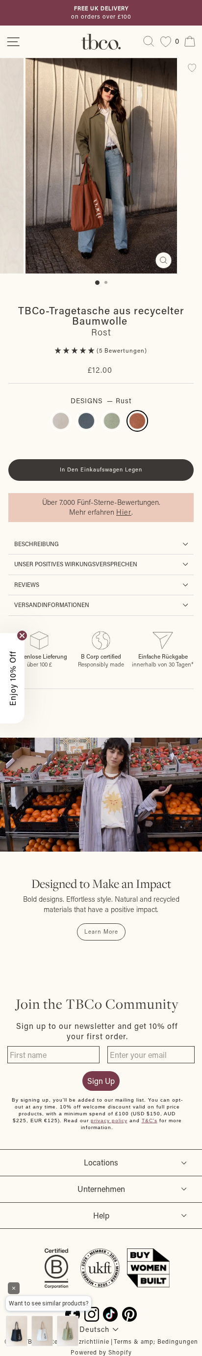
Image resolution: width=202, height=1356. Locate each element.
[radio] (61, 421)
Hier (123, 512)
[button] (76, 350)
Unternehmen (101, 1189)
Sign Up (101, 1081)
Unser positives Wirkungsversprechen (75, 564)
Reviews (26, 584)
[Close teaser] (22, 635)
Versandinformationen (51, 605)
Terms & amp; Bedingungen (156, 1341)
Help (101, 1215)
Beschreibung (36, 544)
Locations (101, 1162)
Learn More (101, 931)
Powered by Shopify (101, 1352)
